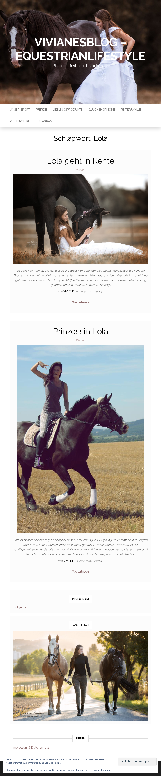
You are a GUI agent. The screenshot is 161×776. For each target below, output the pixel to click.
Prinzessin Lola (80, 331)
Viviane (68, 291)
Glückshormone (102, 109)
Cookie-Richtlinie (102, 770)
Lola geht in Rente (80, 160)
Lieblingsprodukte (68, 109)
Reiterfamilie (131, 109)
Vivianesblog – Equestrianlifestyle (80, 49)
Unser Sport (20, 109)
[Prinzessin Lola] (80, 439)
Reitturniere (20, 121)
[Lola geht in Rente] (80, 219)
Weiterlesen (80, 302)
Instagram (44, 121)
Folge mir (20, 607)
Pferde (41, 109)
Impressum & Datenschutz (31, 747)
